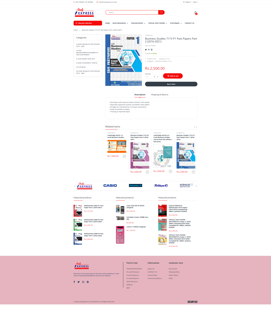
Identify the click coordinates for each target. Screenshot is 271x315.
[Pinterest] (88, 282)
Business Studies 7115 (163, 61)
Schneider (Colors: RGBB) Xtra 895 (137, 218)
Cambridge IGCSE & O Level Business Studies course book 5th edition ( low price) (162, 138)
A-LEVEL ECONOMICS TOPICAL (86, 63)
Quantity (148, 74)
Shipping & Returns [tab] (159, 94)
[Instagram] (83, 282)
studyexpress (149, 35)
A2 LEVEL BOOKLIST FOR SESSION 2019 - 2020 (88, 72)
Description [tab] (139, 94)
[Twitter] (146, 49)
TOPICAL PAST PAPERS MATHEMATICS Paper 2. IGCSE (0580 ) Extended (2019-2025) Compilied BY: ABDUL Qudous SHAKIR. (180, 239)
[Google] (151, 49)
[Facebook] (148, 49)
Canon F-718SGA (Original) (136, 227)
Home (76, 30)
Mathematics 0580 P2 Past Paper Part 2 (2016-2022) (93, 221)
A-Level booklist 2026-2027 (85, 59)
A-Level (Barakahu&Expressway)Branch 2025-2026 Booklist (87, 52)
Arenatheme (95, 302)
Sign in (195, 2)
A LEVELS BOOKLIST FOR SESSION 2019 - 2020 (88, 45)
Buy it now (171, 84)
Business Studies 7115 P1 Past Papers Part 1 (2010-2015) (186, 137)
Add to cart (174, 76)
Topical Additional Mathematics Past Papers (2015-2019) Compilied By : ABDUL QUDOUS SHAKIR (178, 208)
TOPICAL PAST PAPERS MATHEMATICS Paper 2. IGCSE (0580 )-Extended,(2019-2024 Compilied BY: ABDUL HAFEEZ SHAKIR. (180, 223)
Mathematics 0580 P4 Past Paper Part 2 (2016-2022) (93, 235)
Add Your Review (150, 46)
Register (188, 2)
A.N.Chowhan (81, 67)
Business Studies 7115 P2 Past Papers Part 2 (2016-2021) (140, 137)
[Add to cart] (124, 156)
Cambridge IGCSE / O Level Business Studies (115, 136)
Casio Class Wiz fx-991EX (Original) (135, 207)
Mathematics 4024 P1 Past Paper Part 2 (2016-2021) (93, 207)
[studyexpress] (84, 12)
